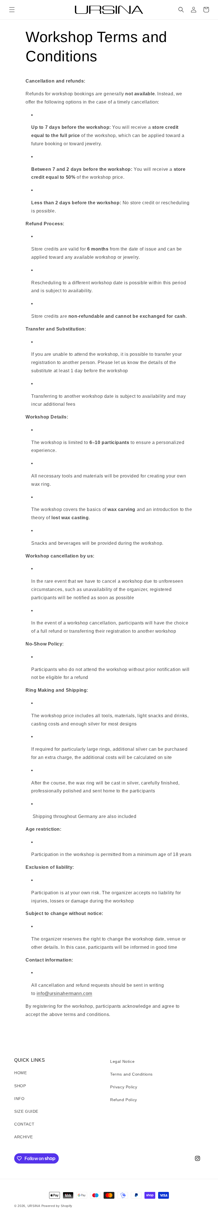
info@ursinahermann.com (64, 993)
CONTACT (24, 1124)
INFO (19, 1098)
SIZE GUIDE (26, 1111)
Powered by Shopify (57, 1206)
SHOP (20, 1086)
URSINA (34, 1206)
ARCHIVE (23, 1137)
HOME (20, 1072)
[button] (12, 9)
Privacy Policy (123, 1087)
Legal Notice (122, 1061)
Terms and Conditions (131, 1074)
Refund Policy (123, 1099)
